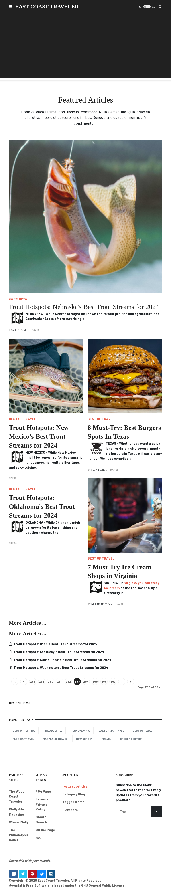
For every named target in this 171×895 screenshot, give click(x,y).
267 (112, 681)
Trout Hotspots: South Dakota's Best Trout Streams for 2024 (62, 660)
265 (95, 681)
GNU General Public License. (103, 885)
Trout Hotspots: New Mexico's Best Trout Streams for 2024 (39, 436)
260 (50, 681)
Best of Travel (18, 298)
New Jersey (84, 738)
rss (38, 838)
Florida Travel (23, 738)
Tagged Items (73, 802)
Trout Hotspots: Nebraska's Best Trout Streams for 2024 (84, 306)
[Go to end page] (130, 681)
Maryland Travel (55, 738)
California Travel (111, 730)
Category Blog (73, 794)
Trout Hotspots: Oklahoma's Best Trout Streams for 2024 (42, 506)
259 (41, 681)
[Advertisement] (85, 47)
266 (104, 681)
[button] (10, 7)
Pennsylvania (80, 730)
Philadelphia (52, 730)
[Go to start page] (14, 681)
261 (59, 681)
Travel (106, 738)
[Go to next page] (121, 681)
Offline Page (45, 830)
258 (32, 681)
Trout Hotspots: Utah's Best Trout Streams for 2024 (55, 644)
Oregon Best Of (131, 738)
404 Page (43, 791)
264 (86, 681)
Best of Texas (142, 730)
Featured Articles (75, 786)
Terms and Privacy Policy (44, 804)
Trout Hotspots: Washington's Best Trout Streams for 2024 (60, 667)
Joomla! (15, 885)
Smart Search (41, 819)
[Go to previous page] (23, 681)
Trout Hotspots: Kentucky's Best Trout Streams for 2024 (58, 652)
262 (68, 681)
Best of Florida (24, 730)
